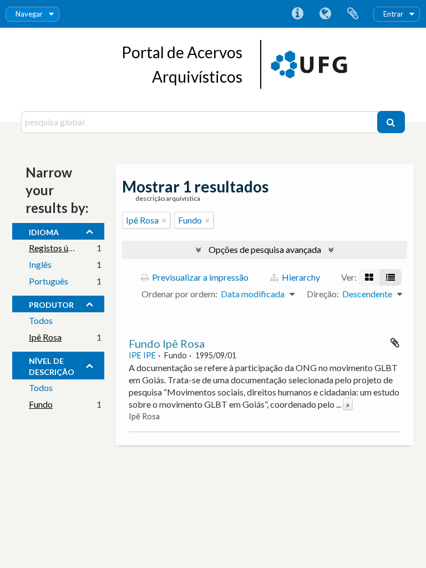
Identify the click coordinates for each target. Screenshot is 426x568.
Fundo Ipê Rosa (167, 343)
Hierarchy (300, 277)
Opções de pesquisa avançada (265, 249)
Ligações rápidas (297, 14)
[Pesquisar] (391, 122)
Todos (41, 320)
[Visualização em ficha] (369, 277)
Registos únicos (58, 247)
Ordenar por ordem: (179, 293)
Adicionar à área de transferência (394, 342)
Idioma (325, 14)
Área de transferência (353, 14)
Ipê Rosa (45, 337)
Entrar (393, 13)
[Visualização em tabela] (390, 277)
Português (48, 281)
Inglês (40, 264)
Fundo (41, 404)
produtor (51, 303)
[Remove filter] (164, 220)
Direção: (323, 293)
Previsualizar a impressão (199, 277)
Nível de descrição (51, 365)
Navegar (29, 13)
